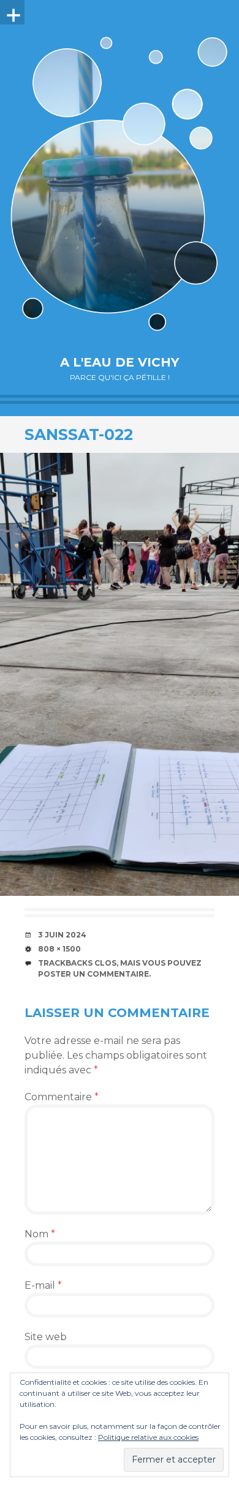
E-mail (43, 1285)
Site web (46, 1337)
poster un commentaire (93, 973)
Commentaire (62, 1097)
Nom (40, 1234)
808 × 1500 (59, 948)
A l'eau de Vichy (119, 362)
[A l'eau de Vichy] (119, 183)
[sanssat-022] (119, 674)
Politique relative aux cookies (148, 1437)
